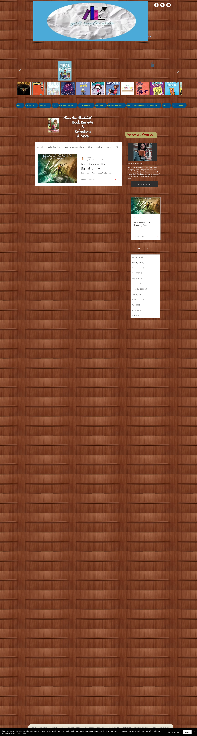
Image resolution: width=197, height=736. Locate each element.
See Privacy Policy (19, 733)
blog (90, 147)
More (109, 147)
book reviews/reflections (74, 147)
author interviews (54, 147)
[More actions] (115, 158)
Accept (187, 732)
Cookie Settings (173, 732)
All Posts (40, 147)
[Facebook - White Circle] (156, 5)
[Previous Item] (20, 71)
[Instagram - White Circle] (168, 5)
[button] (117, 147)
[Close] (194, 732)
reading (99, 147)
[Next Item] (178, 71)
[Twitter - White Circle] (162, 5)
